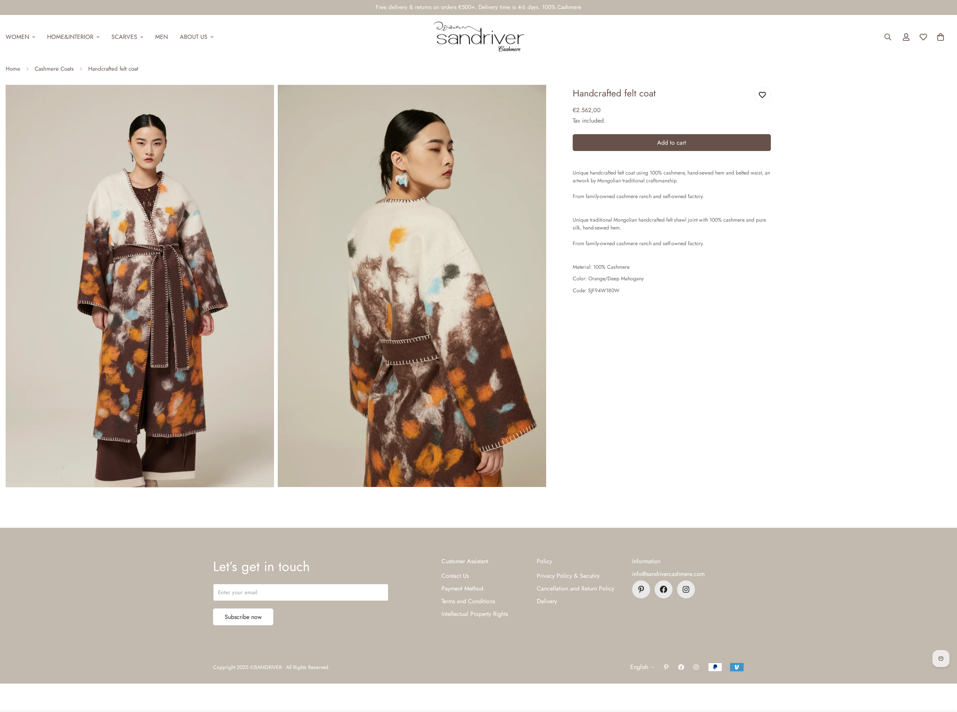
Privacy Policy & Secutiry (568, 575)
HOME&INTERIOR (70, 37)
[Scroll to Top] (942, 671)
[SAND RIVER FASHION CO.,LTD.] (478, 37)
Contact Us (455, 575)
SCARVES (124, 37)
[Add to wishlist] (762, 95)
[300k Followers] (664, 589)
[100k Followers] (686, 589)
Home (13, 69)
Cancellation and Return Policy (575, 588)
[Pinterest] (641, 589)
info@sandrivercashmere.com (668, 574)
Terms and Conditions (468, 601)
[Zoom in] (260, 100)
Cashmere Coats (54, 69)
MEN (161, 37)
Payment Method (462, 588)
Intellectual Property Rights (474, 614)
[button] (940, 37)
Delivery (547, 601)
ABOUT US (193, 37)
